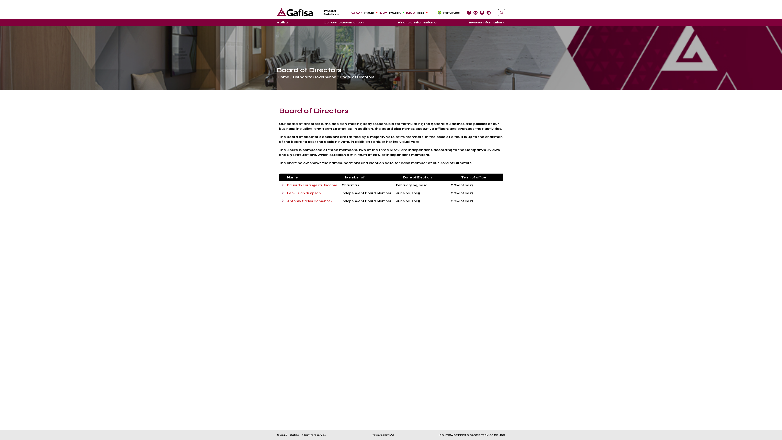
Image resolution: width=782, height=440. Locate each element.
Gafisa (282, 22)
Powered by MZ (383, 434)
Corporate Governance (343, 22)
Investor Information (485, 22)
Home (283, 77)
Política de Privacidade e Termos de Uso (472, 435)
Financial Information (415, 22)
